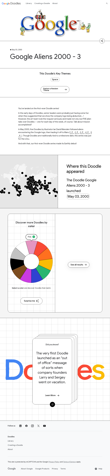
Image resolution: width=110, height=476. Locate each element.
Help (100, 469)
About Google (27, 469)
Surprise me (29, 301)
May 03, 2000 (78, 196)
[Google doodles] (11, 3)
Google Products (42, 469)
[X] (38, 425)
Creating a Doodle (42, 3)
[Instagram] (32, 425)
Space (55, 79)
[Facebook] (26, 425)
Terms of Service (69, 462)
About (55, 3)
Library (29, 3)
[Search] (107, 3)
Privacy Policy (54, 462)
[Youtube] (44, 425)
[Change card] (52, 404)
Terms (63, 469)
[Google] (12, 468)
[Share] (102, 40)
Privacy (55, 469)
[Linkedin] (20, 425)
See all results (77, 265)
